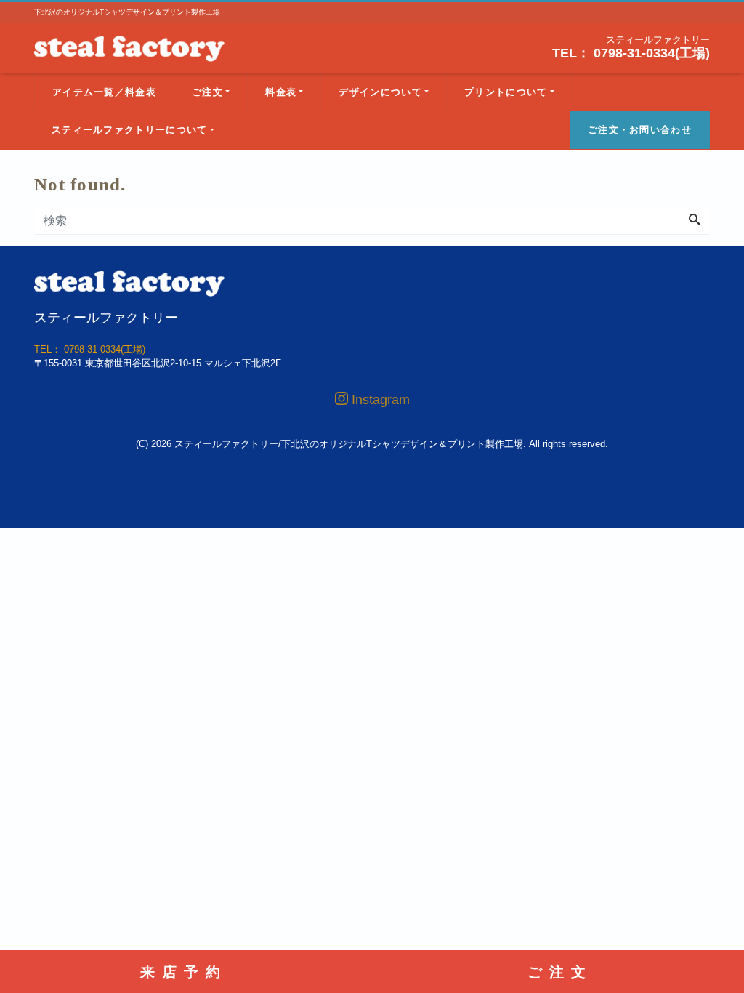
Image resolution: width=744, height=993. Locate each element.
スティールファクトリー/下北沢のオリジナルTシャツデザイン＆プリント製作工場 (348, 443)
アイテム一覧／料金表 (104, 92)
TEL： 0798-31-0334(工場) (631, 53)
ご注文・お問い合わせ (640, 129)
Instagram (379, 400)
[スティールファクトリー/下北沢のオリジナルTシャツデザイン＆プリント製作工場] (129, 47)
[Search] (694, 221)
